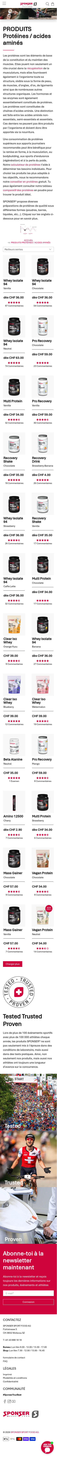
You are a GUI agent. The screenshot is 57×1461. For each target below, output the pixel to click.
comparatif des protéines (18, 190)
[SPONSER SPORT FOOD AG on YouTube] (13, 1402)
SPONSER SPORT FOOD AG (25, 1432)
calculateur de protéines (25, 164)
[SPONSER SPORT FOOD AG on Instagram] (9, 1402)
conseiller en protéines (24, 181)
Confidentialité (10, 1381)
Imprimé (7, 1374)
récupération (35, 68)
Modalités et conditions (15, 1377)
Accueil (28, 240)
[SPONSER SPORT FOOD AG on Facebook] (5, 1402)
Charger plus (13, 964)
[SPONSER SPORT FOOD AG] (28, 4)
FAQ (5, 1361)
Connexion (28, 1302)
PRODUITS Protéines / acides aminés (30, 242)
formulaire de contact (14, 1357)
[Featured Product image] (14, 266)
